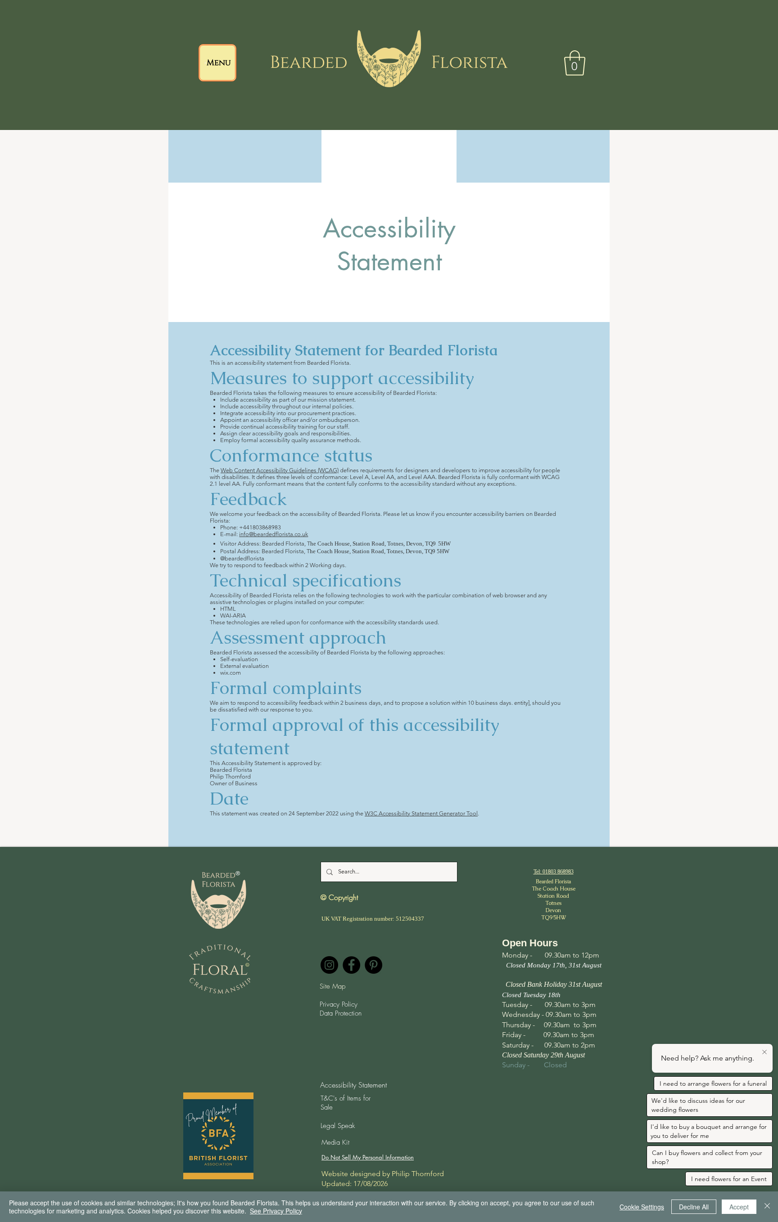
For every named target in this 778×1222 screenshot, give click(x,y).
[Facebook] (351, 965)
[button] (574, 63)
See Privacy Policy (276, 1210)
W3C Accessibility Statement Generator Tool (421, 813)
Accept (739, 1206)
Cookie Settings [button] (642, 1206)
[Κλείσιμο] (767, 1207)
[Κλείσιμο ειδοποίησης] (764, 1052)
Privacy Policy (338, 1004)
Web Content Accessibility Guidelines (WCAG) (280, 470)
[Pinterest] (373, 965)
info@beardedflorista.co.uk (273, 534)
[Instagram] (329, 965)
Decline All (694, 1206)
